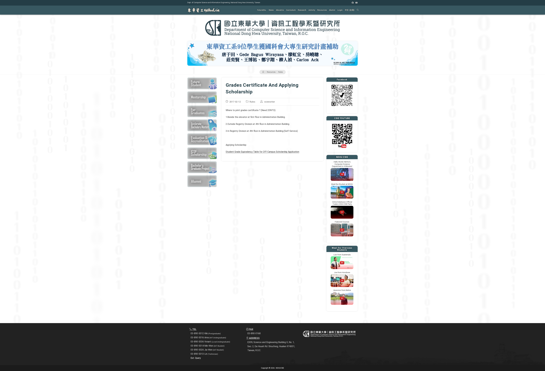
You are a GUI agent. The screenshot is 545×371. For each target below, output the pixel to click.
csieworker (269, 102)
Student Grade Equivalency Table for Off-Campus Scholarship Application (262, 151)
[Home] (263, 72)
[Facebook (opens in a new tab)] (353, 2)
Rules (280, 72)
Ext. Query (196, 358)
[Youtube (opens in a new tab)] (356, 2)
